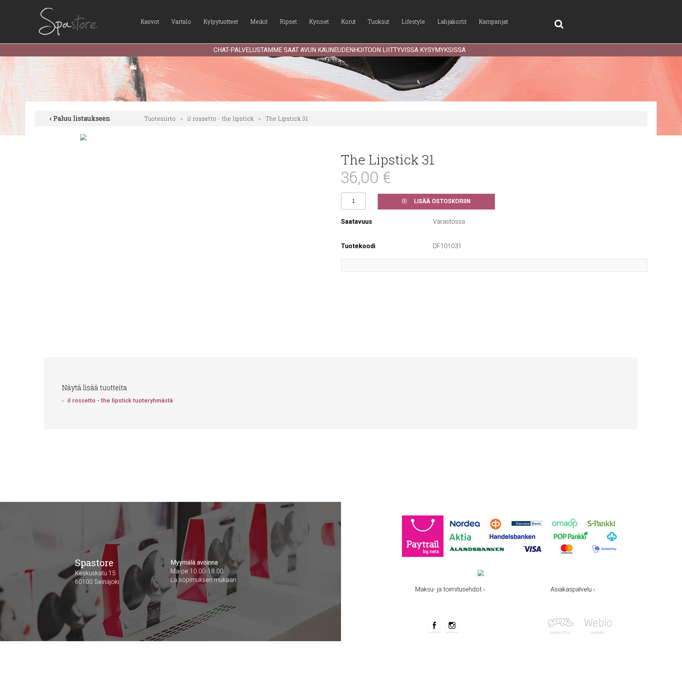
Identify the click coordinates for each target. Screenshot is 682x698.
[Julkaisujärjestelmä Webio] (596, 625)
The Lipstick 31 (286, 118)
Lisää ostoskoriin (441, 201)
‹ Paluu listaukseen (80, 118)
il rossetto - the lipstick (220, 118)
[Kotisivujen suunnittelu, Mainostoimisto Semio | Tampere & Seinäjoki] (563, 625)
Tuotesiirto (160, 118)
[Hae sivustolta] (546, 21)
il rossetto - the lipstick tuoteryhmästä (120, 400)
